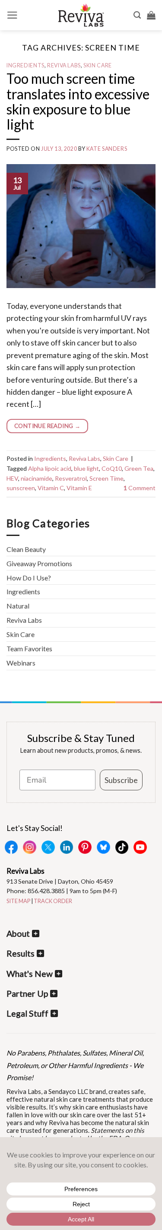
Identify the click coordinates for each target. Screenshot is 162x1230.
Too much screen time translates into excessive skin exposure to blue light (77, 101)
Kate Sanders (106, 149)
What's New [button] (29, 974)
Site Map (18, 900)
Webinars (20, 663)
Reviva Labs (64, 65)
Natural (17, 606)
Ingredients (25, 65)
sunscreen (20, 487)
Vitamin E (79, 487)
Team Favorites (29, 648)
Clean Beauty (26, 549)
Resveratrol (71, 478)
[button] (12, 15)
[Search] (137, 15)
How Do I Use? (28, 578)
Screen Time (106, 478)
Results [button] (20, 953)
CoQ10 (112, 468)
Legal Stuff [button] (27, 1013)
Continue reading (47, 425)
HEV (12, 478)
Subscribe (121, 780)
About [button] (18, 933)
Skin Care (97, 65)
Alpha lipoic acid (49, 468)
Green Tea (138, 468)
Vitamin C (51, 487)
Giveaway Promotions (39, 563)
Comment (140, 487)
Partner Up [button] (27, 994)
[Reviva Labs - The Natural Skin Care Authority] (81, 15)
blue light (86, 468)
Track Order (53, 900)
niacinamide (36, 478)
